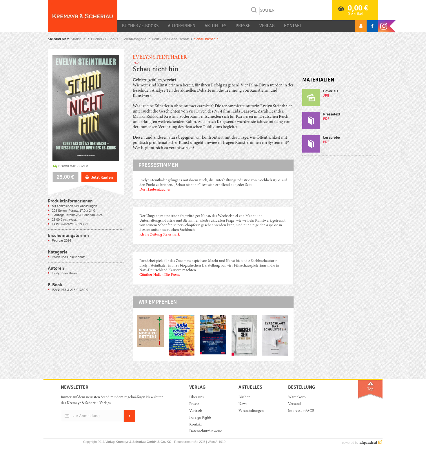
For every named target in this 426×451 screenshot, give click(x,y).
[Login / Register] (361, 26)
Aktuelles (215, 25)
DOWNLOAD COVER (73, 166)
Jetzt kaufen (102, 177)
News (243, 404)
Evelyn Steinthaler (160, 57)
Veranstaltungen (251, 411)
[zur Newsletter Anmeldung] (129, 421)
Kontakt (293, 25)
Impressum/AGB (301, 411)
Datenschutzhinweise (205, 431)
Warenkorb (297, 397)
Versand (294, 404)
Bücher (244, 397)
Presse (243, 25)
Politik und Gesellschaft (170, 39)
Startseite (78, 39)
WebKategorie (135, 39)
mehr (340, 99)
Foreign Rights (200, 418)
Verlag (267, 25)
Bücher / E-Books (140, 25)
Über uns (196, 397)
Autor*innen (181, 25)
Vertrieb (195, 411)
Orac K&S (82, 16)
